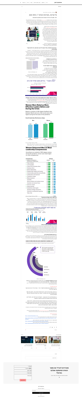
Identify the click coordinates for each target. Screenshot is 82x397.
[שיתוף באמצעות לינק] (50, 327)
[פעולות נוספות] (25, 12)
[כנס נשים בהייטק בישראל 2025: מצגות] (41, 339)
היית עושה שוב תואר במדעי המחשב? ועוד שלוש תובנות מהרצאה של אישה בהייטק (55, 345)
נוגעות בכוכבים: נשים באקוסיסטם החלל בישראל (28, 345)
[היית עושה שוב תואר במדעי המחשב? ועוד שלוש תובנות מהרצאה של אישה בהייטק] (55, 339)
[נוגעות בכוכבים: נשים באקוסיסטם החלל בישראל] (27, 339)
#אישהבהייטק (41, 386)
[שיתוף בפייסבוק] (56, 327)
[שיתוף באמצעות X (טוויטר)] (54, 327)
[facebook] (20, 2)
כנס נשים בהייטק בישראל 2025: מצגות (41, 345)
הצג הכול (22, 334)
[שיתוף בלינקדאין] (52, 327)
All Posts (59, 6)
